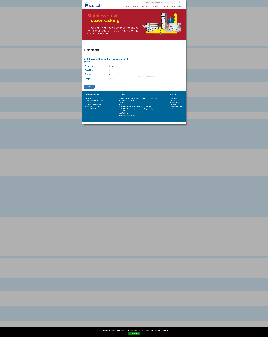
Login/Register (176, 6)
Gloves (121, 103)
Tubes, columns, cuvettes (127, 115)
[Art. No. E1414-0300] (146, 77)
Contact (165, 6)
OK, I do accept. (134, 334)
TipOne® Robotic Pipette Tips (128, 111)
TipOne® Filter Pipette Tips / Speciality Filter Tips (135, 107)
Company (155, 6)
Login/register (174, 103)
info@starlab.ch (94, 109)
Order (89, 87)
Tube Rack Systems (125, 113)
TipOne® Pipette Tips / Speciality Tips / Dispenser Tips (136, 109)
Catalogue (145, 6)
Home (127, 6)
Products (135, 6)
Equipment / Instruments (127, 100)
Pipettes (121, 105)
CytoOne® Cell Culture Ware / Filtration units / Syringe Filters (138, 98)
